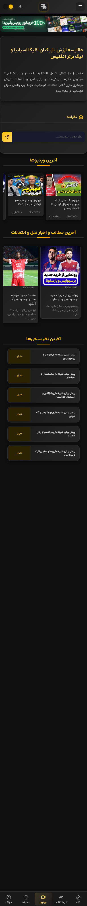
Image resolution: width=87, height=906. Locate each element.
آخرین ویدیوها (43, 160)
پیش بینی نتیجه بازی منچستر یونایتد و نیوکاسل (55, 453)
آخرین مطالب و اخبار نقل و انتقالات (43, 232)
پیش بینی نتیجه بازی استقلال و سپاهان (58, 375)
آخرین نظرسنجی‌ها (43, 339)
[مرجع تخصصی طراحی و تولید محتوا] (43, 24)
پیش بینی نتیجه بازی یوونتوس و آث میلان (55, 414)
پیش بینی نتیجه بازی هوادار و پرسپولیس (59, 356)
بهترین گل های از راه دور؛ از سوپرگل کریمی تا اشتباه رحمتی (65, 204)
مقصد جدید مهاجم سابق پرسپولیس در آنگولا (23, 299)
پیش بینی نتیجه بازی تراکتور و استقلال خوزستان (58, 395)
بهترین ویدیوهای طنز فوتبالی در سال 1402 (28, 202)
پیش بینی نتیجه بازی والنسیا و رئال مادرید (56, 434)
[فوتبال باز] (43, 6)
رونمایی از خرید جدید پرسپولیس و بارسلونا (64, 297)
